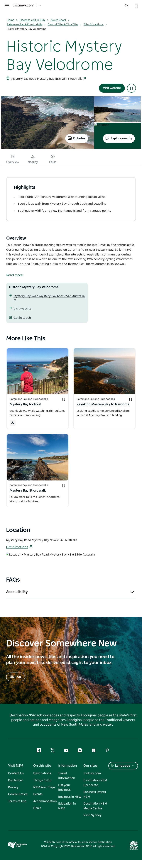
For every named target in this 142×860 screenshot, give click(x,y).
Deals (37, 808)
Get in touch (22, 317)
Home (10, 20)
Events (38, 794)
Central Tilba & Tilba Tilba (63, 24)
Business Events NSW (94, 794)
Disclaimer (15, 780)
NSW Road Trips (44, 787)
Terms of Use (17, 801)
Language (122, 765)
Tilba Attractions (94, 24)
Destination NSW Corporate (95, 783)
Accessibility (17, 592)
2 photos (79, 138)
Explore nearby (121, 138)
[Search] (126, 7)
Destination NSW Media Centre (95, 806)
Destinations (42, 773)
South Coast (58, 20)
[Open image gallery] (47, 148)
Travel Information (66, 776)
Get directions (17, 547)
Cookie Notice (18, 794)
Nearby (33, 162)
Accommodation (45, 801)
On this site (42, 765)
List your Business (64, 787)
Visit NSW (15, 765)
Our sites (90, 765)
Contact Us (16, 773)
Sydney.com (92, 773)
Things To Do (42, 780)
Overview (12, 162)
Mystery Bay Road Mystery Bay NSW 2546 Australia (47, 78)
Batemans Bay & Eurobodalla (24, 24)
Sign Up (15, 676)
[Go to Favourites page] (136, 5)
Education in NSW (67, 806)
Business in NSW (69, 796)
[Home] (23, 5)
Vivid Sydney (92, 815)
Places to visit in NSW (32, 20)
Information (67, 765)
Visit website (112, 88)
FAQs (52, 162)
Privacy (13, 787)
